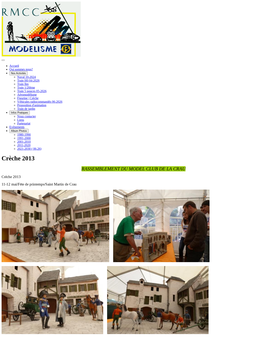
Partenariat (23, 123)
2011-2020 (23, 145)
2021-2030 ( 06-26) (29, 148)
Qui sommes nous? (21, 69)
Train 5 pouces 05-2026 (32, 91)
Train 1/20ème (26, 87)
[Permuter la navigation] (3, 60)
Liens (20, 120)
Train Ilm (23, 84)
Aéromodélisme (27, 94)
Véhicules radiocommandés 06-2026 (39, 101)
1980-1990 (24, 134)
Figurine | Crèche (28, 98)
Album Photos (19, 130)
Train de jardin (26, 108)
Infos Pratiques (19, 112)
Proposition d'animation (31, 105)
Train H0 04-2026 (28, 80)
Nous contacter (26, 116)
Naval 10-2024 (26, 77)
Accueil (14, 65)
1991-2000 (24, 138)
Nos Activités (18, 73)
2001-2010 (24, 141)
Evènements (16, 127)
